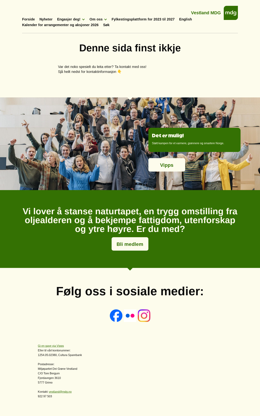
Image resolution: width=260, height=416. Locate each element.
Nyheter (46, 19)
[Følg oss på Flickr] (130, 320)
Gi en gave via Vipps (51, 345)
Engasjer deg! (68, 19)
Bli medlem (130, 244)
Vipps (167, 165)
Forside (28, 19)
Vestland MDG (206, 11)
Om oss (96, 19)
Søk (106, 25)
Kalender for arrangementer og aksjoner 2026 (60, 25)
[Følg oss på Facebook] (116, 320)
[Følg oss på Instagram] (144, 320)
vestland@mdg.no (60, 391)
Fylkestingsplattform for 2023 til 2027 (143, 19)
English (185, 19)
